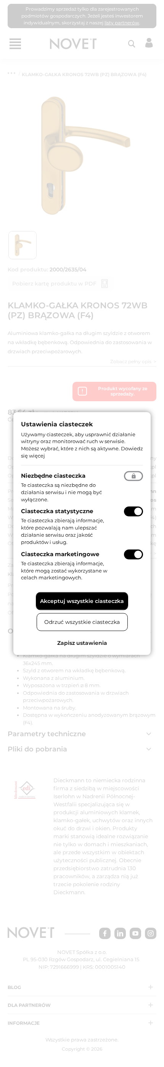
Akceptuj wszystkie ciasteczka (82, 601)
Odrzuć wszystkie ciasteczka (82, 622)
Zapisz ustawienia (82, 643)
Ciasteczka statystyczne (57, 511)
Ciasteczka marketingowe (60, 553)
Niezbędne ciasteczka (53, 475)
